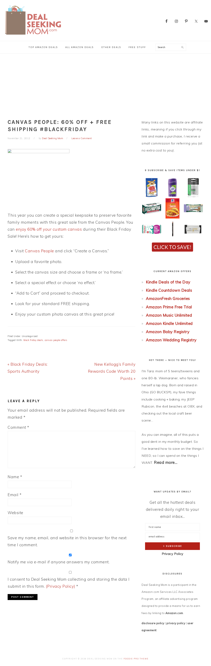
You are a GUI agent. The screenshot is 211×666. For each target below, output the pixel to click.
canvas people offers (56, 340)
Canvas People (39, 250)
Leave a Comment (82, 138)
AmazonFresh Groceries (168, 298)
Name (15, 476)
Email (15, 494)
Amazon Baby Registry (167, 331)
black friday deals (33, 340)
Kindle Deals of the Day (168, 282)
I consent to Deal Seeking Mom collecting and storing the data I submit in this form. (69, 583)
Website (15, 512)
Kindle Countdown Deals (169, 290)
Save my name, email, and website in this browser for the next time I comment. (67, 541)
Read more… (165, 462)
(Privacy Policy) (60, 586)
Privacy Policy (172, 554)
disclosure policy (153, 623)
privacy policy (175, 623)
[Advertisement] (105, 84)
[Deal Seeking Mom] (33, 36)
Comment (18, 427)
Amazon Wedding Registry (171, 339)
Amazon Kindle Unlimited (169, 323)
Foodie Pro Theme (136, 659)
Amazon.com (174, 613)
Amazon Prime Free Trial (169, 306)
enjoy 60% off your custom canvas (49, 229)
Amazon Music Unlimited (169, 315)
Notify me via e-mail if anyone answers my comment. (58, 561)
